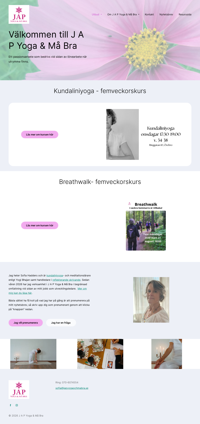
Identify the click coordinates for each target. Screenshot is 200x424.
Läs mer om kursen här (39, 134)
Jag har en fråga (61, 322)
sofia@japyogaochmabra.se (71, 388)
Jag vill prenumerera (26, 322)
